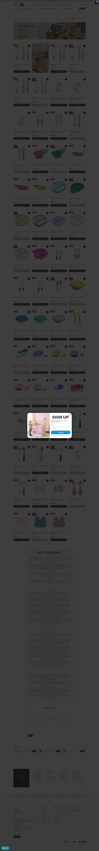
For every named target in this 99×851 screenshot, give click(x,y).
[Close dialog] (70, 414)
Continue (60, 432)
